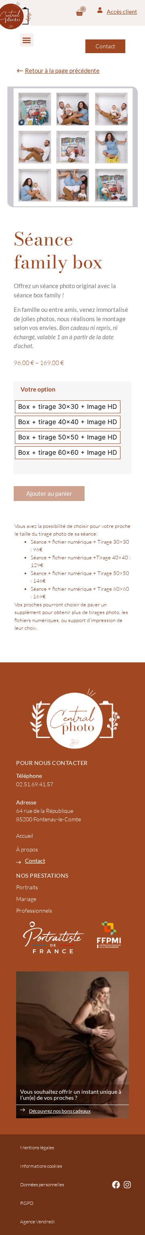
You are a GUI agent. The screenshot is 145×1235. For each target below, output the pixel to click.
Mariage (26, 898)
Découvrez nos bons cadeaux (60, 1111)
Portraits (27, 887)
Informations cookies (41, 1166)
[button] (26, 40)
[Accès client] (100, 10)
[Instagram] (127, 1184)
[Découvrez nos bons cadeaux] (22, 1109)
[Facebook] (116, 1184)
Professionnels (34, 910)
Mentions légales (37, 1147)
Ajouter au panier (49, 493)
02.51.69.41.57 (34, 784)
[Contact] (18, 862)
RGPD (26, 1203)
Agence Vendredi (37, 1222)
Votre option (38, 389)
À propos (27, 849)
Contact (35, 860)
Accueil (24, 835)
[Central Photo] (72, 718)
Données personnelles (42, 1184)
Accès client (122, 11)
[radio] (67, 407)
